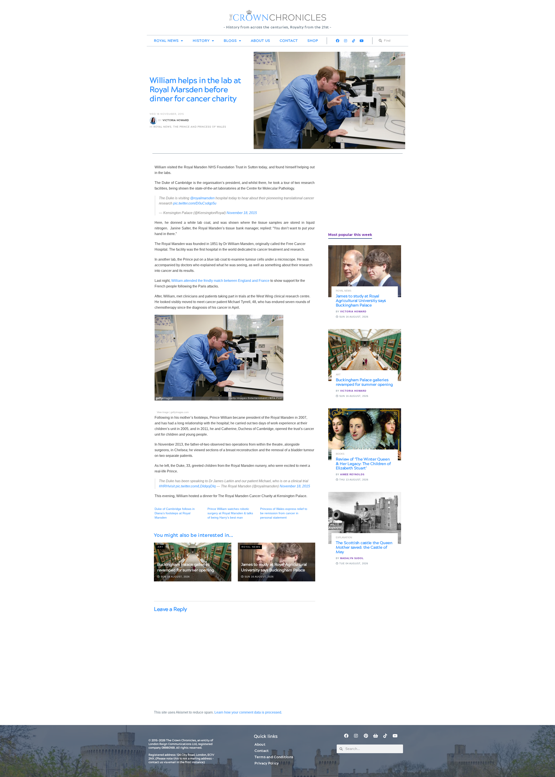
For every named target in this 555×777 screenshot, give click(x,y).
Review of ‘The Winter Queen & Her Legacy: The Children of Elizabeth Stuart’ (363, 464)
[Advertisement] (360, 194)
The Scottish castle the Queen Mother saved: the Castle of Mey (364, 547)
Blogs (230, 40)
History (201, 40)
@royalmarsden (202, 198)
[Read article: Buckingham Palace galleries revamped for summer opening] (364, 355)
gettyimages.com (180, 412)
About (260, 744)
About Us (260, 40)
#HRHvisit (167, 486)
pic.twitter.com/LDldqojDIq (196, 486)
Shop (312, 40)
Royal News (166, 40)
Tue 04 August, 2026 (353, 563)
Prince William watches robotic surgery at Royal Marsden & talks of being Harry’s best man (230, 513)
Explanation (344, 537)
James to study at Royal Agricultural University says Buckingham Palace (274, 567)
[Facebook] (337, 40)
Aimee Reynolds (352, 474)
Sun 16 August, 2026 (175, 576)
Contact (289, 40)
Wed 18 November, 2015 (167, 114)
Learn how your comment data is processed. (248, 712)
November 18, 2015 (242, 213)
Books (340, 454)
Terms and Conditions (274, 757)
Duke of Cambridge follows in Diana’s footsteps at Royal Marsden (175, 513)
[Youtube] (361, 40)
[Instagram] (345, 40)
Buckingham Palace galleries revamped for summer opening (185, 567)
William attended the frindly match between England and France (220, 280)
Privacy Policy (267, 763)
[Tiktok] (353, 40)
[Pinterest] (365, 736)
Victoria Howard (176, 120)
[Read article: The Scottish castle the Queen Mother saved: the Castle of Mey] (364, 518)
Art (160, 547)
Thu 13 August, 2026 (353, 479)
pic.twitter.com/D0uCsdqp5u (194, 203)
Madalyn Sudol (352, 558)
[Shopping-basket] (375, 736)
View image (163, 412)
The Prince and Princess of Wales (199, 126)
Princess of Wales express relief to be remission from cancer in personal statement (283, 513)
